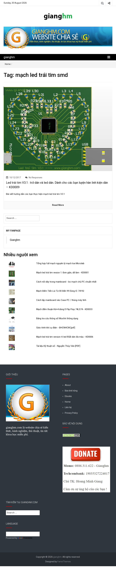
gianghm (9, 57)
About (68, 385)
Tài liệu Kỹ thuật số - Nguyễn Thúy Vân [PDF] (58, 346)
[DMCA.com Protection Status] (72, 435)
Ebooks (68, 396)
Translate (27, 538)
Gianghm (15, 239)
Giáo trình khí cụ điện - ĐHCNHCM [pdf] (55, 327)
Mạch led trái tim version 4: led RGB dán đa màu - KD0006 (64, 336)
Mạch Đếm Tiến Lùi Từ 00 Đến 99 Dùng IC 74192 (60, 291)
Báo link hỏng (71, 390)
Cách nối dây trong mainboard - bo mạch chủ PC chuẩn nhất (66, 281)
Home (8, 64)
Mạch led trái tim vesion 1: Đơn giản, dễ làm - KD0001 (62, 272)
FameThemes (64, 561)
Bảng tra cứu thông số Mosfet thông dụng (57, 318)
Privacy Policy (71, 413)
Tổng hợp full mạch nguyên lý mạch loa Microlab (60, 263)
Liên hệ (68, 407)
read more (58, 205)
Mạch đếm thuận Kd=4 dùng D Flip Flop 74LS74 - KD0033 (64, 309)
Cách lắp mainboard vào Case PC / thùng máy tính (61, 300)
